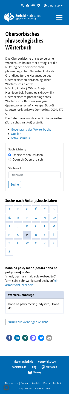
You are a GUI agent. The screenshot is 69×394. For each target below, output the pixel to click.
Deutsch (53, 6)
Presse (25, 383)
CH (54, 218)
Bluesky (36, 372)
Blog (33, 367)
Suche (15, 184)
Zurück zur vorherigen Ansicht (28, 322)
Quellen (16, 134)
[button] (9, 338)
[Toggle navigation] (59, 17)
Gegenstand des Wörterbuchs (31, 129)
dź (10, 218)
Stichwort (14, 168)
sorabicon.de (19, 367)
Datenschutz (42, 388)
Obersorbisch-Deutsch (28, 155)
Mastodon (51, 367)
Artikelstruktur (20, 138)
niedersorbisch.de (23, 361)
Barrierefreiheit (52, 383)
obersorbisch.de (47, 361)
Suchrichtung (17, 149)
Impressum (25, 388)
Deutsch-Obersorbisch (28, 159)
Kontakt (36, 383)
